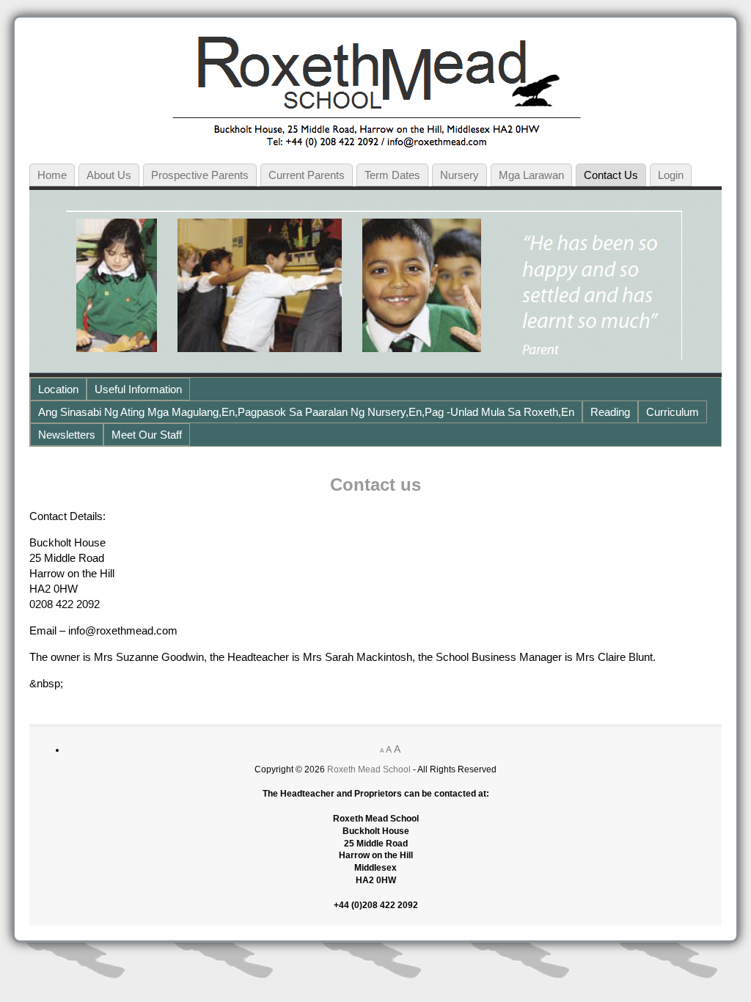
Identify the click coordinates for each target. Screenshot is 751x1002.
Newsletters (66, 434)
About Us (109, 175)
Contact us (611, 175)
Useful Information (138, 389)
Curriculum (672, 412)
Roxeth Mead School (369, 769)
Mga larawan (531, 175)
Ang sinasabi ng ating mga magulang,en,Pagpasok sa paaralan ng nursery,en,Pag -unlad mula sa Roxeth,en (306, 412)
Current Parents (306, 175)
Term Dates (392, 175)
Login (671, 175)
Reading (610, 412)
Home (52, 175)
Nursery (459, 175)
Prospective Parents (200, 175)
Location (58, 389)
